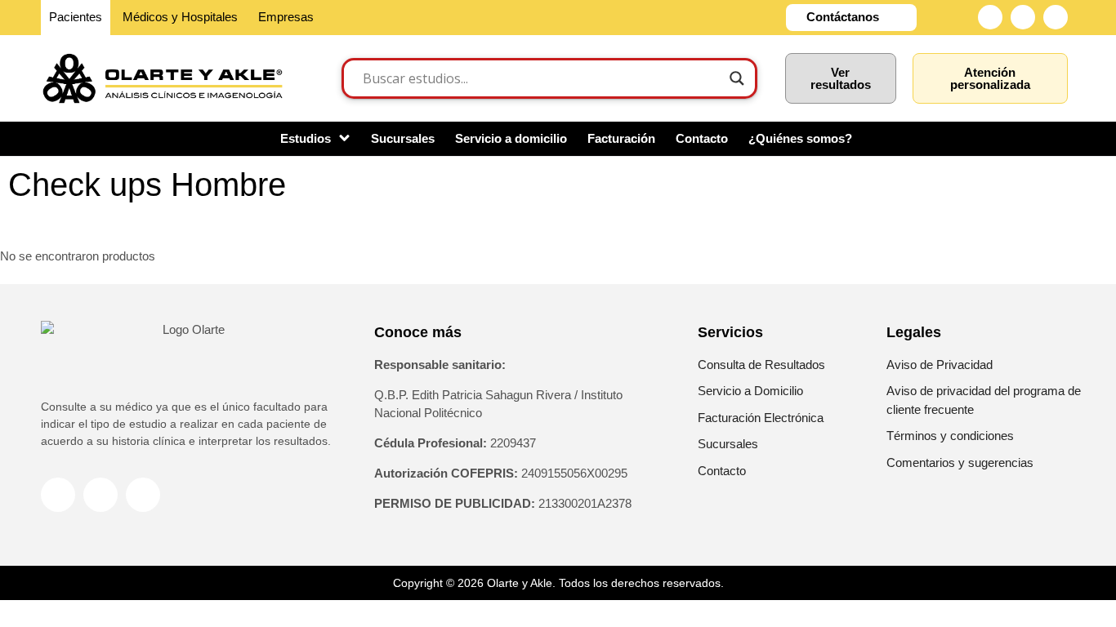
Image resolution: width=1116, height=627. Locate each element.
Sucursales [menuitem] (403, 138)
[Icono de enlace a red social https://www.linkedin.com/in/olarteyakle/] (1055, 17)
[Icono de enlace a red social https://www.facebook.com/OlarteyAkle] (990, 17)
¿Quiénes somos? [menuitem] (800, 138)
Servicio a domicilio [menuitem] (511, 138)
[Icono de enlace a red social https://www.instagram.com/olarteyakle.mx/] (1023, 17)
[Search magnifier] (736, 78)
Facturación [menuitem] (621, 138)
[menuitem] (315, 139)
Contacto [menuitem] (702, 138)
